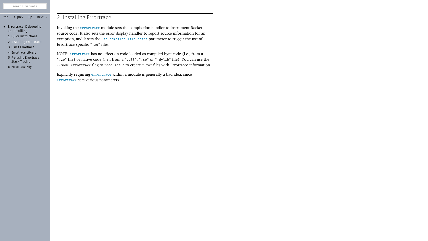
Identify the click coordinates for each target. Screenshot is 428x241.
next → (42, 17)
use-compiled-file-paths (124, 39)
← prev (18, 17)
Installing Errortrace (26, 42)
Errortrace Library (23, 52)
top (6, 17)
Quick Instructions (24, 36)
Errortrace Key (21, 67)
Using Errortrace (22, 47)
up (30, 17)
